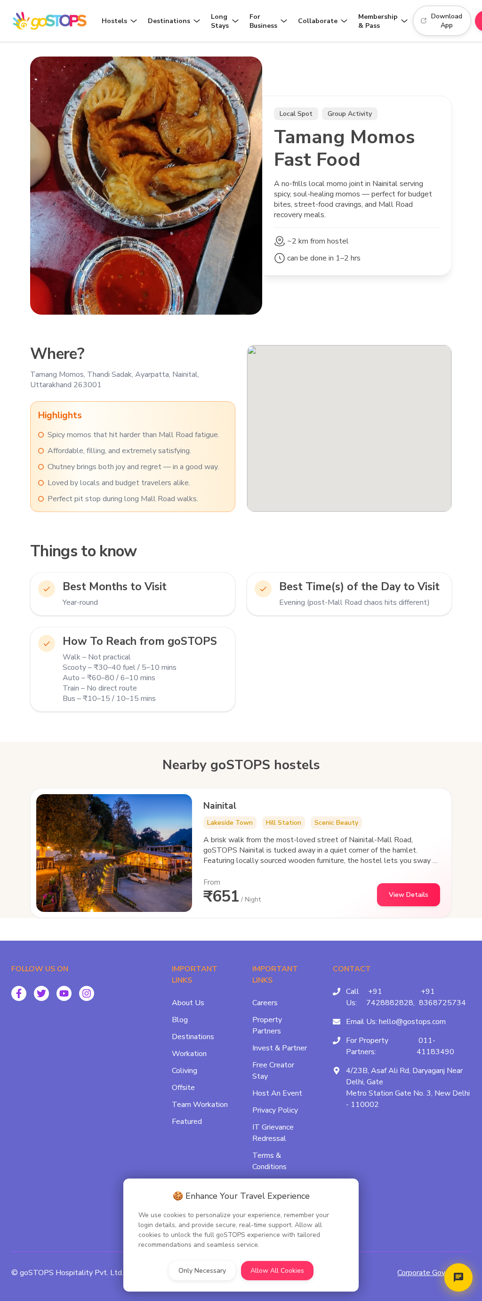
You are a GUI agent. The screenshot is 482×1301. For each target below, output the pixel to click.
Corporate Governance (434, 1273)
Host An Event (277, 1093)
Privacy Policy (275, 1110)
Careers (265, 1003)
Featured (187, 1121)
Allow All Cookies (277, 1270)
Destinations (193, 1037)
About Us (188, 1003)
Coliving (184, 1070)
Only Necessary (202, 1270)
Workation (189, 1054)
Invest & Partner (279, 1048)
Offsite (183, 1087)
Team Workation (200, 1104)
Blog (180, 1020)
